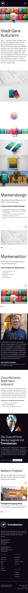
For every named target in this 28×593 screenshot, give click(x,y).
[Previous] (20, 227)
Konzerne (17, 559)
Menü (25, 3)
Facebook (17, 574)
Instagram (17, 576)
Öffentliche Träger (19, 561)
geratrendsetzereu (6, 539)
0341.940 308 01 (4, 548)
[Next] (25, 227)
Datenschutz (21, 588)
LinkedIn (17, 572)
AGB (26, 588)
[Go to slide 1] (1, 247)
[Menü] (25, 3)
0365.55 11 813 (17, 460)
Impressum (24, 587)
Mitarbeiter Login (23, 585)
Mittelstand (17, 557)
